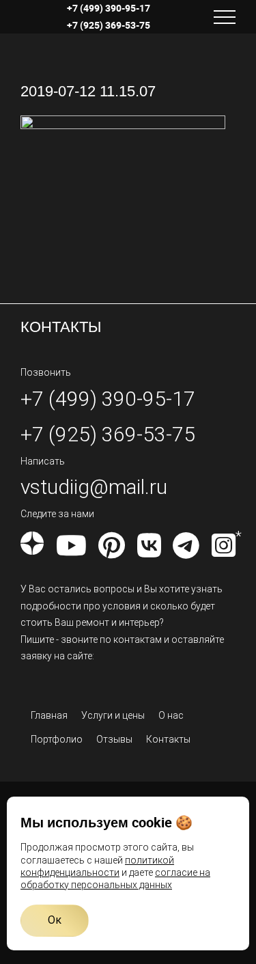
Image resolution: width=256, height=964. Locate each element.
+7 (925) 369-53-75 (108, 24)
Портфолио (57, 739)
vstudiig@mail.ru (93, 487)
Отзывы (114, 739)
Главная (49, 715)
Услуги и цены (113, 715)
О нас (171, 715)
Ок (54, 919)
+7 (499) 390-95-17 (108, 7)
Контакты (168, 739)
